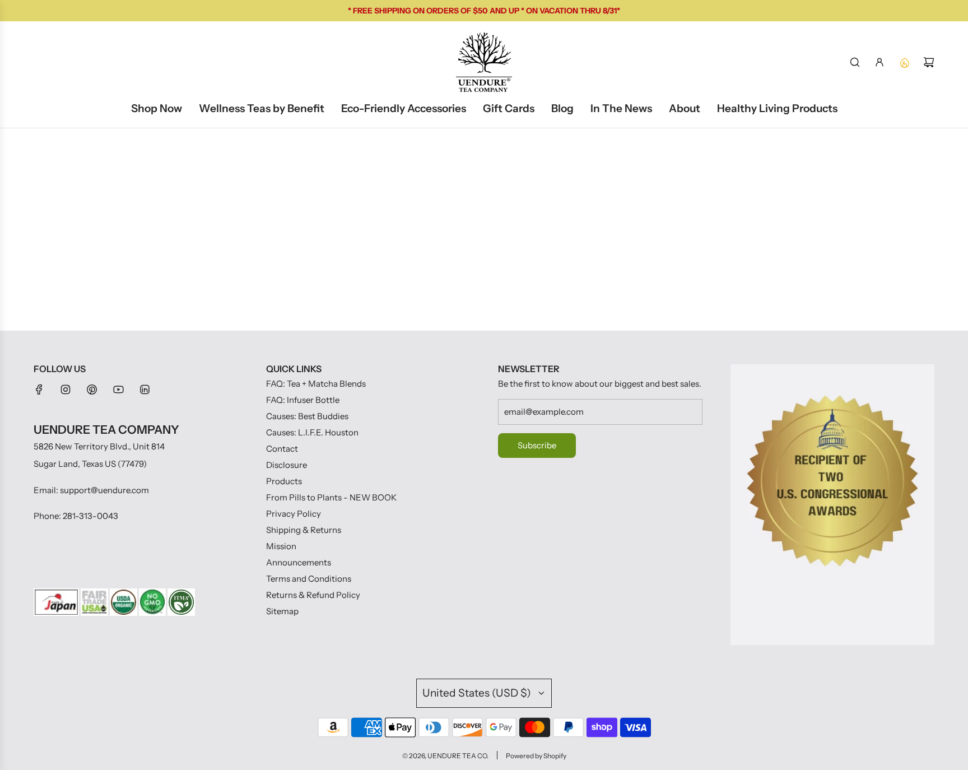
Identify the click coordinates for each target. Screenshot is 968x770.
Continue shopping (484, 233)
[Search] (855, 62)
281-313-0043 (90, 516)
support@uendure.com (104, 490)
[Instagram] (65, 389)
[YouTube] (118, 389)
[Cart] (928, 62)
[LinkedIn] (144, 389)
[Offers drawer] (904, 62)
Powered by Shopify (536, 756)
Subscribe (537, 445)
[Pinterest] (92, 389)
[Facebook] (39, 389)
